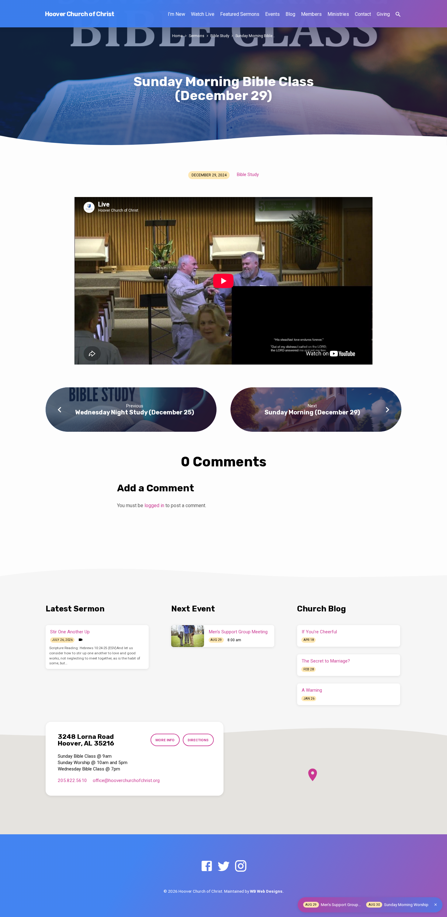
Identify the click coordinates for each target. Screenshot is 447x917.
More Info (165, 740)
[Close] (436, 904)
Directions (198, 740)
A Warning (312, 690)
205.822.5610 (72, 780)
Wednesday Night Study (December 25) (134, 412)
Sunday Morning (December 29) (312, 412)
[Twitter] (223, 866)
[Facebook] (206, 866)
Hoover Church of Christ (79, 14)
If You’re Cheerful (319, 632)
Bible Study (219, 35)
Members (311, 14)
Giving (383, 14)
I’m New (176, 14)
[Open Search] (398, 14)
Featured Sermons (239, 14)
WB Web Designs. (267, 891)
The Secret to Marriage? (326, 661)
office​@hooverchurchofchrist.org (126, 780)
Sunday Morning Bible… (255, 35)
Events (272, 14)
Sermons (196, 35)
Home (177, 35)
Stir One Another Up (70, 632)
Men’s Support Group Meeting (238, 632)
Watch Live (202, 14)
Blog (290, 14)
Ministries (338, 14)
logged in (154, 505)
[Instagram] (241, 866)
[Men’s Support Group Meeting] (187, 636)
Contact (363, 14)
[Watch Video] (80, 640)
